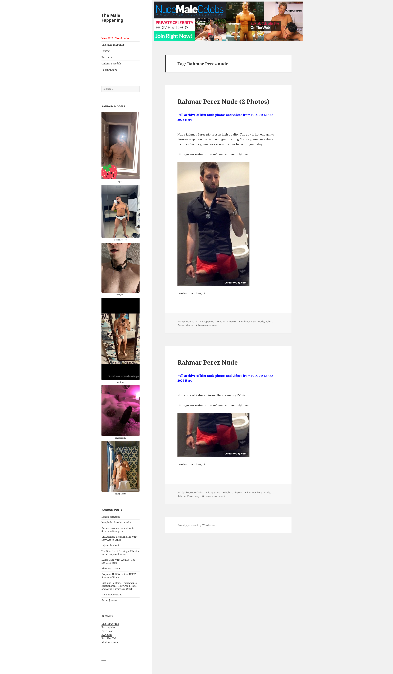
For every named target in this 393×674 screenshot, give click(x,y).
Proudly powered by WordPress (196, 525)
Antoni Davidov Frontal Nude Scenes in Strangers (117, 529)
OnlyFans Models (111, 63)
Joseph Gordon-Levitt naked (116, 522)
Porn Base (107, 631)
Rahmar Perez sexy (188, 496)
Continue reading (191, 293)
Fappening (208, 321)
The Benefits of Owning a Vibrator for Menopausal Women (120, 553)
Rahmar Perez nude (252, 321)
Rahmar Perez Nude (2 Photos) (223, 101)
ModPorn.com (109, 642)
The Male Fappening (112, 17)
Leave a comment (208, 325)
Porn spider (108, 627)
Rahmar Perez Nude (207, 362)
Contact (105, 51)
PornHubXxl (108, 638)
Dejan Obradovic (110, 545)
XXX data (106, 634)
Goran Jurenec (109, 600)
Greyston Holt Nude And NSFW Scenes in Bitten (118, 576)
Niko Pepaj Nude (110, 568)
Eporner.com (109, 70)
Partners (106, 57)
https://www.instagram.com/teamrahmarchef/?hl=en (213, 154)
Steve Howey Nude (111, 594)
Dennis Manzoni (110, 516)
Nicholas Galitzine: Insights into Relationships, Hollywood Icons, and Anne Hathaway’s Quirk (119, 586)
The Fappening (110, 623)
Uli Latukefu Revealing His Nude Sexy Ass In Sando (119, 538)
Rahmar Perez (228, 321)
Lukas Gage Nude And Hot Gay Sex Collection (118, 561)
